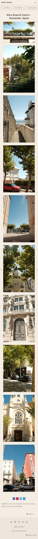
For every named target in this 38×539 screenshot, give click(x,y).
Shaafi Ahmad (6, 2)
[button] (30, 514)
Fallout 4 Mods (32, 7)
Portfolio (7, 7)
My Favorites (18, 7)
